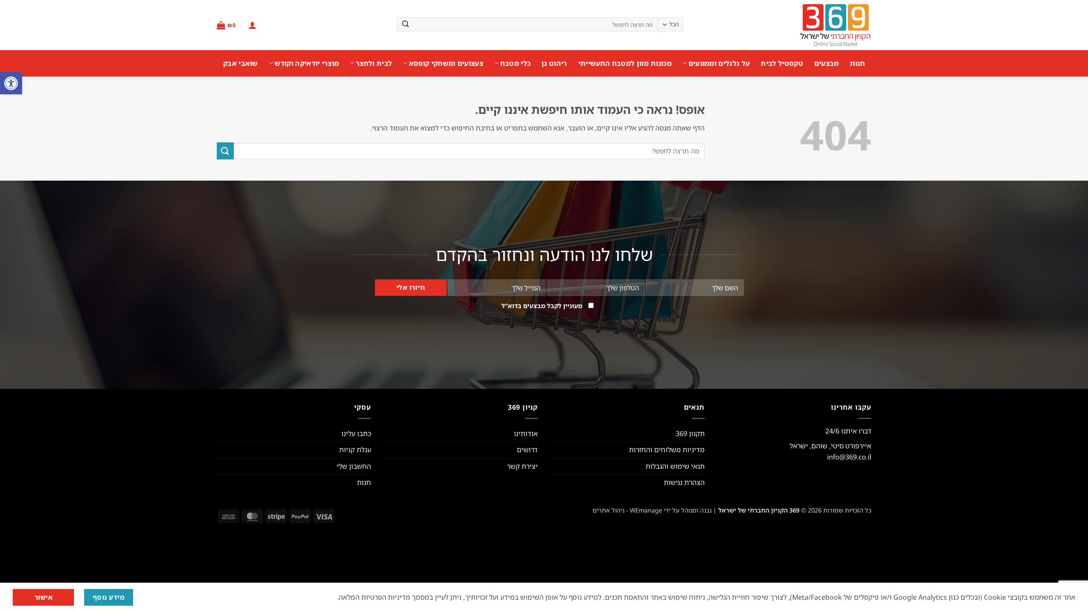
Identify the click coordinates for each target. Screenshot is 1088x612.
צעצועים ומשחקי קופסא (446, 63)
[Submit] (405, 24)
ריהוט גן (554, 63)
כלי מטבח (515, 63)
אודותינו (526, 433)
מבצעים (826, 63)
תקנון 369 (690, 433)
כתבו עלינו (356, 433)
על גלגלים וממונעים (719, 63)
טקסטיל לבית (782, 63)
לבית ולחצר (374, 63)
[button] (11, 83)
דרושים (527, 449)
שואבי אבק (240, 63)
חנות (857, 63)
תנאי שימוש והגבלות (675, 466)
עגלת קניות (355, 449)
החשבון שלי (354, 466)
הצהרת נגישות (684, 482)
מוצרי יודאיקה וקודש (307, 63)
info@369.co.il (849, 457)
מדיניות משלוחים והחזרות (667, 449)
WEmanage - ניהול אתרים (627, 510)
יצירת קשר (522, 466)
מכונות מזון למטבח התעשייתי (625, 63)
